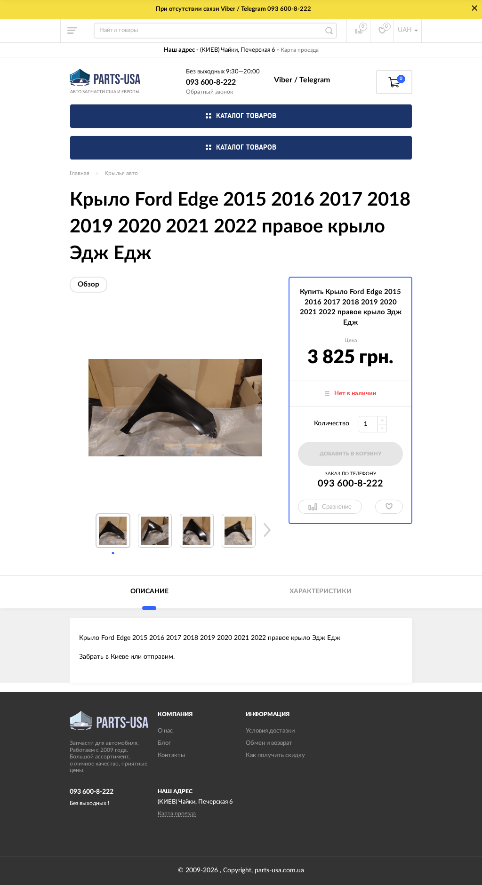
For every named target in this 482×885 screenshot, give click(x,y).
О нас (165, 731)
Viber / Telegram (302, 80)
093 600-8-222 (211, 82)
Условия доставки (270, 731)
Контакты (171, 755)
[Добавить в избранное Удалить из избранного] (389, 507)
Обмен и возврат (269, 743)
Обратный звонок (209, 92)
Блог (164, 743)
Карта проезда (300, 50)
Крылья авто (121, 173)
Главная (79, 173)
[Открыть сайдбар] (72, 30)
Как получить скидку (275, 755)
